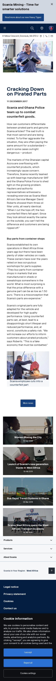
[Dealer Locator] (41, 28)
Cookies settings (28, 673)
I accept (28, 652)
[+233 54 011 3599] (46, 36)
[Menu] (4, 28)
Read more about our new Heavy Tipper (23, 17)
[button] (28, 540)
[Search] (32, 28)
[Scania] (51, 28)
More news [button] (28, 403)
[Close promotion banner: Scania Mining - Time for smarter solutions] (52, 4)
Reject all (28, 663)
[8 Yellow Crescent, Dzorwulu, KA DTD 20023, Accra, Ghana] (40, 36)
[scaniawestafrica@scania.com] (51, 36)
